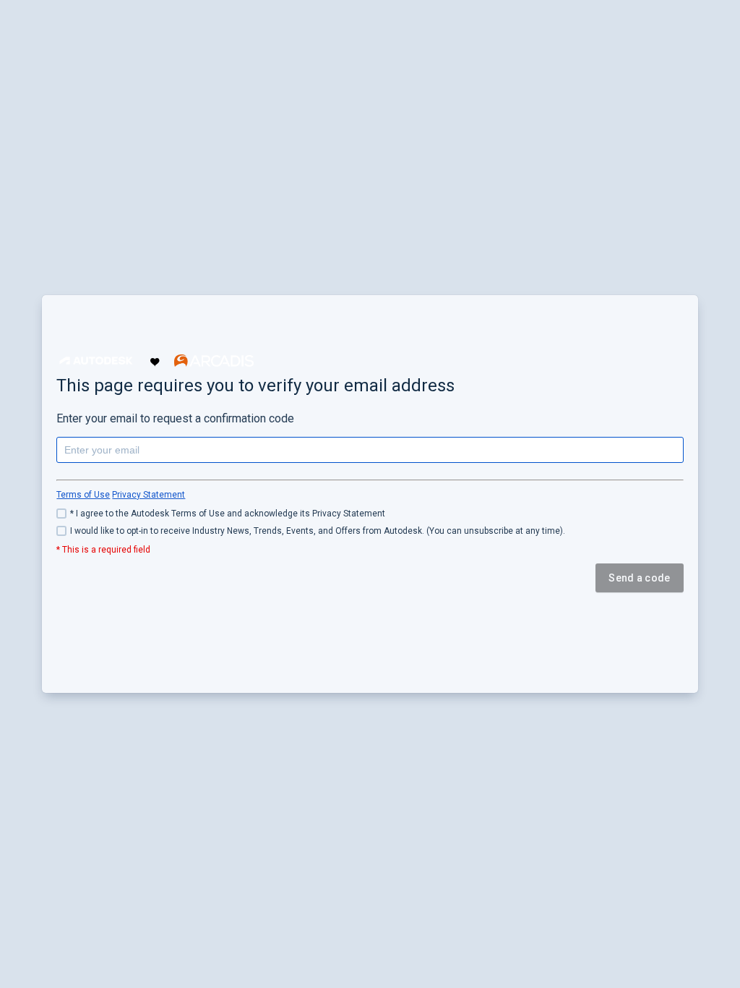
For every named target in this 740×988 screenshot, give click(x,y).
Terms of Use (83, 495)
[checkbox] (369, 513)
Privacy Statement (148, 495)
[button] (96, 360)
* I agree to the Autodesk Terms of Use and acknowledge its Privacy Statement (227, 513)
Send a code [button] (639, 578)
